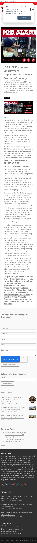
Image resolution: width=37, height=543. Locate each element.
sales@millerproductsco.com (17, 294)
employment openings (10, 92)
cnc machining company (14, 435)
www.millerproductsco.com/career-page (18, 302)
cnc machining (8, 84)
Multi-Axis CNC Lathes (16, 174)
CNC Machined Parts (18, 84)
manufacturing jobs (24, 88)
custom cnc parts (15, 86)
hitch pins (9, 437)
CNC (29, 83)
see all (3, 445)
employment (19, 90)
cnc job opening (28, 90)
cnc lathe (15, 88)
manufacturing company (14, 439)
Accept (24, 18)
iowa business (24, 86)
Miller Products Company (20, 83)
